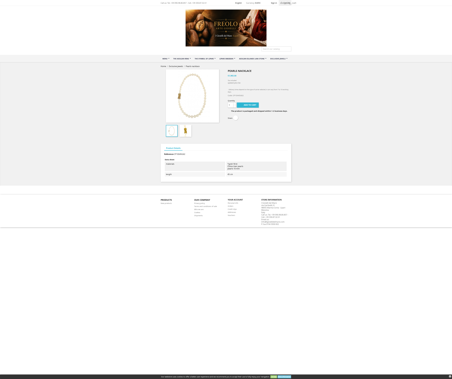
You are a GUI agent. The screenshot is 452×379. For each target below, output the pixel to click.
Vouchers (231, 215)
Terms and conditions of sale (205, 206)
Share (235, 117)
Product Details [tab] (173, 148)
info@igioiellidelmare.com (273, 222)
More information (284, 377)
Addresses (232, 212)
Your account (235, 199)
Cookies (197, 212)
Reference (169, 154)
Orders (230, 206)
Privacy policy (199, 203)
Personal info (233, 203)
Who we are (199, 209)
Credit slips (232, 209)
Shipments (198, 215)
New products (166, 203)
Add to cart (248, 104)
